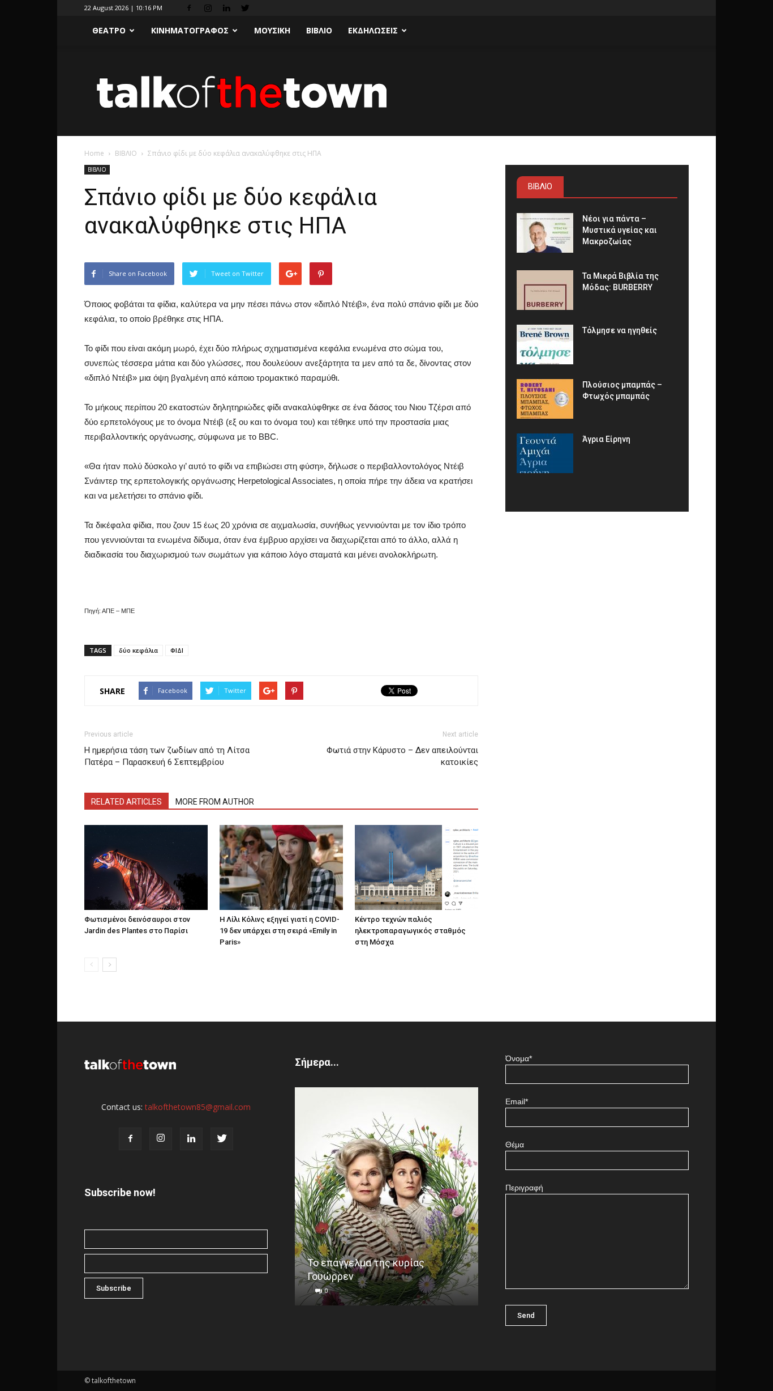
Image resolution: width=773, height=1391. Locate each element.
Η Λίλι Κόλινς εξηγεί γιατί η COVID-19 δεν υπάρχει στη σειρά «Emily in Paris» (280, 930)
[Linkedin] (226, 8)
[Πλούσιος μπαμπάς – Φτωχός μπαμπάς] (545, 399)
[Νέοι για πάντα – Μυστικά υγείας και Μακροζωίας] (545, 233)
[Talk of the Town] (386, 91)
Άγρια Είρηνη (606, 439)
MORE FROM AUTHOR (214, 801)
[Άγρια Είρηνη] (545, 453)
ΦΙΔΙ (176, 650)
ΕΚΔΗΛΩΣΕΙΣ (373, 30)
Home (94, 153)
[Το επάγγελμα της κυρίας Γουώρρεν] (386, 1200)
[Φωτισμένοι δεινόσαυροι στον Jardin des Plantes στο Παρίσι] (146, 867)
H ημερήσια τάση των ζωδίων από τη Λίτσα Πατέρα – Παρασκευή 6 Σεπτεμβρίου (167, 756)
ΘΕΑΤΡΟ (109, 30)
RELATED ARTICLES (126, 801)
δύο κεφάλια (138, 650)
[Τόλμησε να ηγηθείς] (545, 344)
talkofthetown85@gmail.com (198, 1106)
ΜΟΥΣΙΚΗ (272, 30)
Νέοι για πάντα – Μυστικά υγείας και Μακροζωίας (619, 230)
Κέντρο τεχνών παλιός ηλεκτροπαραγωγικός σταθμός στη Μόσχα (410, 930)
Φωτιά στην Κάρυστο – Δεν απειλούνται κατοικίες (402, 756)
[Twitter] (245, 8)
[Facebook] (189, 8)
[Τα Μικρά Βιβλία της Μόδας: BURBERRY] (545, 290)
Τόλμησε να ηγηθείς (619, 330)
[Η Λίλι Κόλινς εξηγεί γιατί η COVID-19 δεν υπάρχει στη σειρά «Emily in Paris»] (281, 867)
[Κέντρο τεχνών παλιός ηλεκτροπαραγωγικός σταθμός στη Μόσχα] (416, 867)
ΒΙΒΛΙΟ (319, 30)
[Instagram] (207, 8)
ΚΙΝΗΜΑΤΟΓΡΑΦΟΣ (190, 30)
